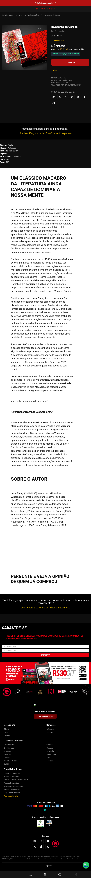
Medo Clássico (9, 745)
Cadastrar (45, 655)
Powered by (42, 866)
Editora (6, 729)
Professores (50, 729)
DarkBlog (7, 735)
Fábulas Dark (51, 754)
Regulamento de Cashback (13, 786)
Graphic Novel (9, 748)
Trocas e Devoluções (11, 783)
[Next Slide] (84, 3)
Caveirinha (50, 751)
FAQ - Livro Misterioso (12, 793)
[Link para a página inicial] (8, 15)
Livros (20, 15)
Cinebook (49, 745)
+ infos (54, 70)
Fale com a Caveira (11, 796)
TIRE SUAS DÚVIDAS (45, 716)
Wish (48, 758)
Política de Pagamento (12, 773)
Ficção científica (33, 15)
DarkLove (7, 754)
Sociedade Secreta (10, 761)
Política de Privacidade (12, 776)
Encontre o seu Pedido (12, 789)
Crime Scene (8, 751)
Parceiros (49, 732)
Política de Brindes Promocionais (16, 780)
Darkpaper (50, 761)
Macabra (7, 758)
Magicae (49, 748)
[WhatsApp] (86, 865)
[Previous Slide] (6, 3)
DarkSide (7, 764)
